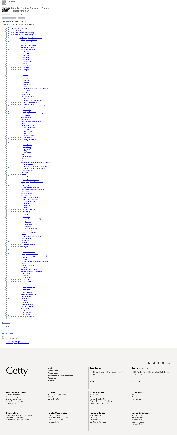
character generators (29, 187)
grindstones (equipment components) (35, 166)
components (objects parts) (25, 34)
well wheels (26, 314)
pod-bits (25, 75)
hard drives (26, 133)
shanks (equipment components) (31, 271)
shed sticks (26, 217)
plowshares (24, 250)
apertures (26, 98)
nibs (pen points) (26, 238)
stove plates (27, 291)
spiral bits (26, 80)
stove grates (27, 281)
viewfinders (26, 116)
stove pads (26, 285)
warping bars (27, 226)
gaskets (23, 158)
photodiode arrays (27, 248)
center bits (26, 57)
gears (23, 160)
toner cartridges (26, 296)
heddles (25, 207)
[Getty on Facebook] (149, 363)
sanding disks (25, 263)
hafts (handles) (26, 172)
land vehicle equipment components (32, 189)
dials (22, 154)
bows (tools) (25, 92)
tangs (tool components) (29, 294)
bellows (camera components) (32, 100)
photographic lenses (29, 112)
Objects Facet (17, 30)
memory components (29, 139)
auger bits (26, 51)
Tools (13, 6)
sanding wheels (28, 170)
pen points (24, 246)
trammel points (26, 302)
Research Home (6, 6)
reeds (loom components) (31, 215)
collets (23, 123)
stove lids (26, 283)
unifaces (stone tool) (27, 306)
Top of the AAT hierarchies (19, 28)
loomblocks (26, 211)
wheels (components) (28, 316)
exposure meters (28, 104)
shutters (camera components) (33, 114)
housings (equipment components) (32, 182)
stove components (27, 273)
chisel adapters (26, 117)
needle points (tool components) (31, 236)
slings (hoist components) (31, 180)
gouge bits (26, 69)
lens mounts (27, 110)
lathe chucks (25, 191)
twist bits (25, 86)
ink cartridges (25, 184)
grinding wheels (28, 164)
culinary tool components (29, 143)
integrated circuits (28, 135)
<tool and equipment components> (30, 38)
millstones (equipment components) (34, 168)
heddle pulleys (27, 203)
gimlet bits (26, 67)
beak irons (26, 44)
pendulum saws (28, 244)
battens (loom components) (32, 197)
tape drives (26, 141)
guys (24, 178)
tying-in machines (28, 221)
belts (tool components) (28, 45)
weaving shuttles (28, 232)
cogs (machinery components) (31, 121)
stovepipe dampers (29, 287)
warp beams (27, 222)
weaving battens (28, 230)
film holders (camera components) (34, 106)
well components (26, 308)
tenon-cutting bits (28, 84)
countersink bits (28, 59)
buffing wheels (25, 94)
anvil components (26, 42)
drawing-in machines (29, 201)
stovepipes (26, 289)
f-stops (25, 108)
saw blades (26, 90)
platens (25, 259)
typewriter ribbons (27, 304)
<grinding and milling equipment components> (36, 162)
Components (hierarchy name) (24, 32)
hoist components (27, 176)
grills (24, 151)
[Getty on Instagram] (158, 363)
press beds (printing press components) (36, 261)
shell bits (25, 79)
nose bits (26, 71)
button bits (26, 55)
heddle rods (26, 205)
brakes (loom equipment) (31, 199)
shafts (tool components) (29, 269)
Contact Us (25, 343)
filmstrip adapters (26, 156)
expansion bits (27, 61)
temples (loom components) (32, 219)
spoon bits (26, 82)
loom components (27, 195)
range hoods (27, 277)
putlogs (25, 267)
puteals (25, 310)
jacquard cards (27, 209)
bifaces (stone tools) (27, 47)
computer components (28, 125)
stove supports (27, 293)
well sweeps (27, 312)
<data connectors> (29, 127)
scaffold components (28, 265)
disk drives (26, 129)
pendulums (24, 242)
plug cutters (26, 73)
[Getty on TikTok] (163, 363)
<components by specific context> (29, 36)
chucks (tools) (25, 119)
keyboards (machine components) (32, 186)
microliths (24, 234)
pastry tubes (27, 152)
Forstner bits (27, 65)
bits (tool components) (28, 49)
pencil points (25, 240)
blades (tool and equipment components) (34, 88)
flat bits (25, 63)
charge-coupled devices (30, 102)
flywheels (26, 318)
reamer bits (26, 77)
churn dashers (27, 145)
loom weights (27, 213)
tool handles (25, 298)
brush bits (26, 53)
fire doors (26, 275)
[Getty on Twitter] (154, 363)
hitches (23, 174)
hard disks (26, 131)
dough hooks (27, 147)
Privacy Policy (18, 343)
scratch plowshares (29, 252)
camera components (27, 96)
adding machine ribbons (29, 40)
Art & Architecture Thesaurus (23, 6)
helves (25, 300)
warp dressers (27, 224)
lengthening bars (26, 193)
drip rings (26, 149)
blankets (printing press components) (35, 256)
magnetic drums (28, 137)
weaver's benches (28, 228)
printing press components (29, 254)
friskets (25, 258)
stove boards (27, 279)
